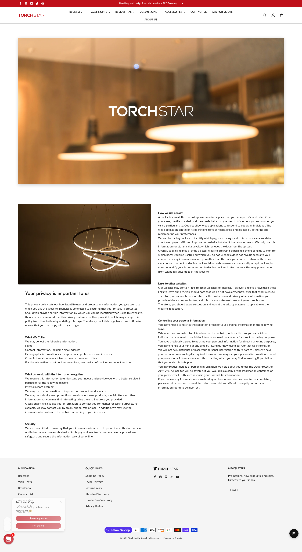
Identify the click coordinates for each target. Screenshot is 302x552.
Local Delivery (94, 481)
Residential (123, 12)
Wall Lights (99, 12)
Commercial (148, 12)
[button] (8, 539)
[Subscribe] (276, 489)
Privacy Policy (94, 506)
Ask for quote (222, 12)
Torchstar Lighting (136, 538)
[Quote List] (294, 533)
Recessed (76, 12)
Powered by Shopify (172, 538)
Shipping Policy (94, 475)
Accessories (174, 12)
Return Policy (93, 487)
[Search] (265, 15)
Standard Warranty (97, 494)
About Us (151, 19)
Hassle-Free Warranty (98, 500)
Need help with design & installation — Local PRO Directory (148, 3)
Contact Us (198, 12)
